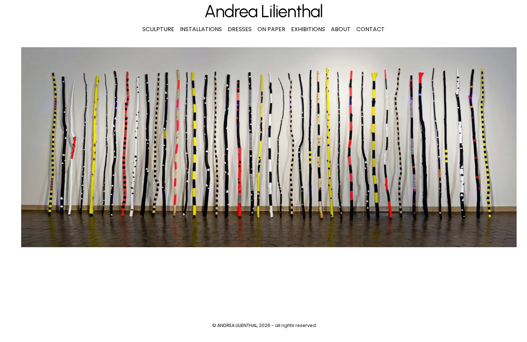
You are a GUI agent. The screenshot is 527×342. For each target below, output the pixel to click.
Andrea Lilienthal (263, 11)
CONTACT (370, 29)
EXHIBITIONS (308, 29)
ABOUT (341, 29)
